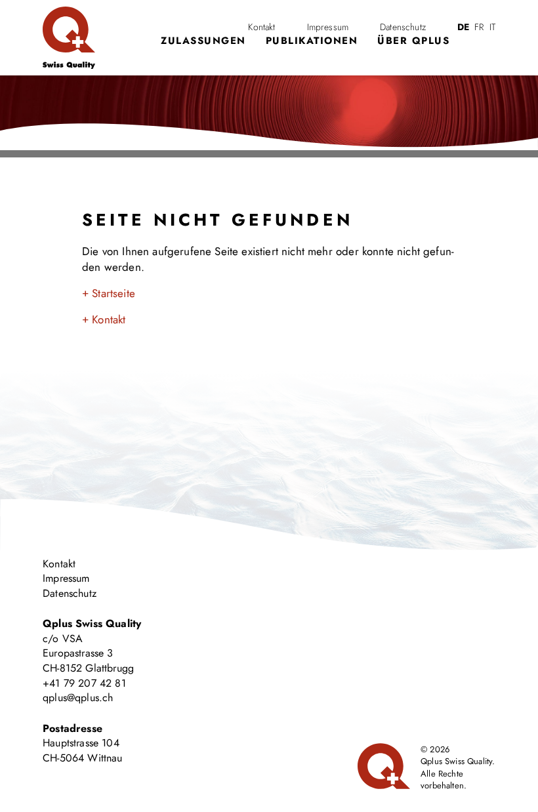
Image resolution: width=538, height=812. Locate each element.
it (492, 26)
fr (479, 26)
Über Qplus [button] (413, 40)
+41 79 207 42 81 (84, 683)
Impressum (328, 26)
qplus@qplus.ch (78, 697)
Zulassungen (203, 40)
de (463, 26)
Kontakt (261, 26)
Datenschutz (403, 26)
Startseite (113, 293)
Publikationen (312, 40)
